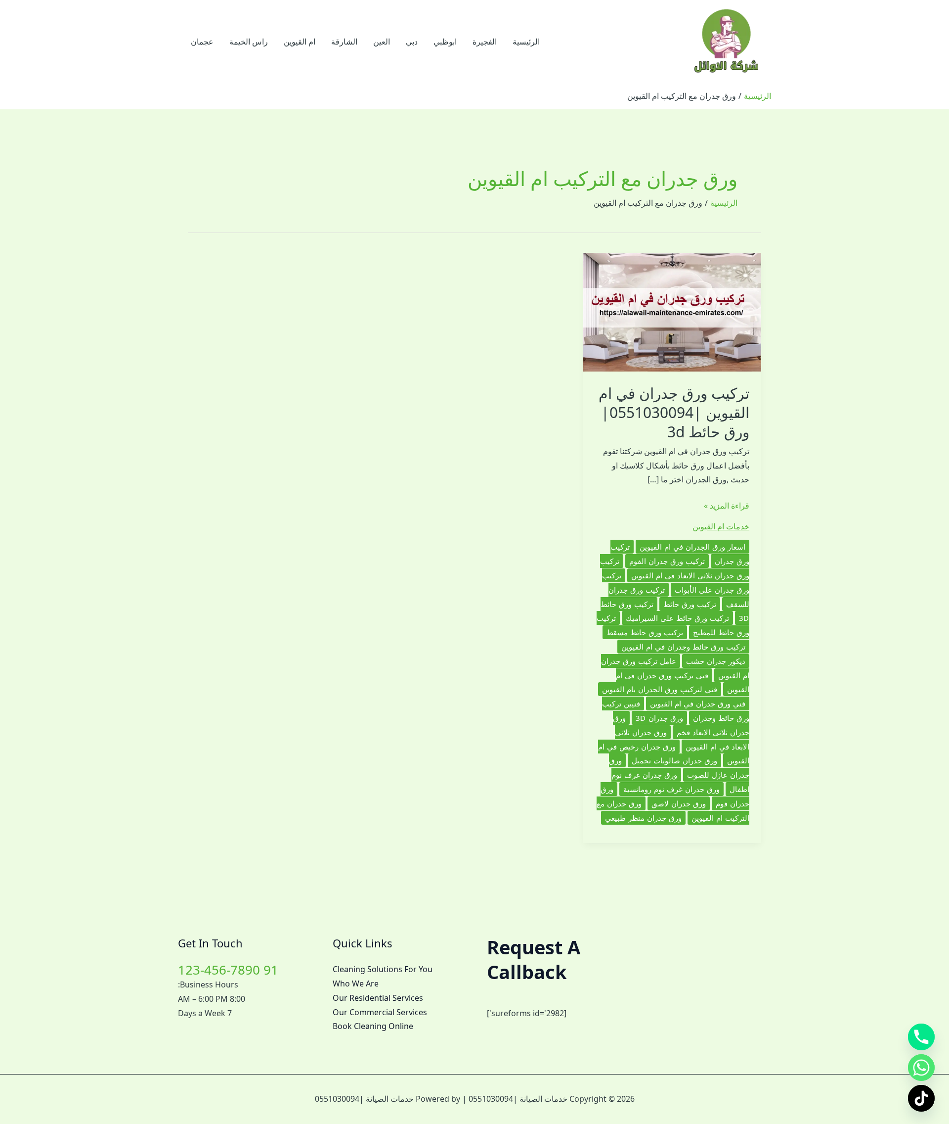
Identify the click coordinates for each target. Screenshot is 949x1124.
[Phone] (921, 1037)
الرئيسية (526, 41)
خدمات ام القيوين (720, 526)
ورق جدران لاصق (678, 803)
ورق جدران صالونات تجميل (674, 760)
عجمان (202, 41)
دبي (412, 41)
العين (381, 41)
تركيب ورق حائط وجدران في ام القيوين (683, 647)
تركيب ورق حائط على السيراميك (677, 618)
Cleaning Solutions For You (382, 969)
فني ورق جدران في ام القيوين (697, 703)
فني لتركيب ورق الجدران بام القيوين (659, 689)
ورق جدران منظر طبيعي (643, 818)
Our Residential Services (378, 997)
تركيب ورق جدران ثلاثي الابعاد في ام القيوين (674, 568)
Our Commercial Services (380, 1012)
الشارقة (344, 41)
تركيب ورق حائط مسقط (644, 632)
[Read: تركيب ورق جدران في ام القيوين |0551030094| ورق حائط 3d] (672, 311)
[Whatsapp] (921, 1067)
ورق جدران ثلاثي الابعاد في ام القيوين (682, 739)
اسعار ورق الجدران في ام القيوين (692, 547)
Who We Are (356, 983)
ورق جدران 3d (659, 718)
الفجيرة (485, 41)
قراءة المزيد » (726, 506)
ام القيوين (299, 41)
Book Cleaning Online (373, 1026)
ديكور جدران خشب (715, 661)
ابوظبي (445, 41)
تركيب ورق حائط (689, 604)
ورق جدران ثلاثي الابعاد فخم (681, 725)
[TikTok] (921, 1098)
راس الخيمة (248, 41)
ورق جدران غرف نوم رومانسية (671, 789)
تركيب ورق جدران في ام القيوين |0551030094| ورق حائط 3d (674, 412)
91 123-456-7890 (228, 970)
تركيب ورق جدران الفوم (667, 561)
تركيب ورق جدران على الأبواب (675, 582)
